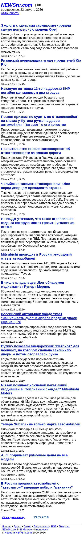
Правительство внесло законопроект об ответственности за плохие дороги (35, 151)
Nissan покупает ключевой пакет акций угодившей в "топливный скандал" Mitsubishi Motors (40, 389)
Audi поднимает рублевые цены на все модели (34, 457)
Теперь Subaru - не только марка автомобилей (40, 424)
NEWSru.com (16, 5)
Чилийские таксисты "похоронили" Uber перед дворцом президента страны (35, 186)
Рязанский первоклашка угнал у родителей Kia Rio (41, 62)
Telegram (64, 526)
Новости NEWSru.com (18, 532)
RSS (53, 526)
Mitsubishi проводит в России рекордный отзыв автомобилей (36, 256)
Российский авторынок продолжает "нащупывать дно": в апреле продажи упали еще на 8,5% (39, 318)
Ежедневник (41, 526)
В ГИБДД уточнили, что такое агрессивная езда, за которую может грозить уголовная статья (37, 223)
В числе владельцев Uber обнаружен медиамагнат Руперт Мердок (32, 284)
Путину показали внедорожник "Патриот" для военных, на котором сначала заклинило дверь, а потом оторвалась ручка (40, 350)
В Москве (26, 529)
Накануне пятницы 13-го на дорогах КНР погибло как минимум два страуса (35, 90)
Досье (17, 526)
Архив (27, 526)
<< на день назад (13, 517)
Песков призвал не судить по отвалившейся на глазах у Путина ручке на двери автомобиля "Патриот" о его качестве (39, 121)
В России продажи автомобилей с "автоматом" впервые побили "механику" (37, 485)
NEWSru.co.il (10, 529)
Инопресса (41, 529)
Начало (6, 526)
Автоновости (10, 13)
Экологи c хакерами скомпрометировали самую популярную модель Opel (36, 27)
